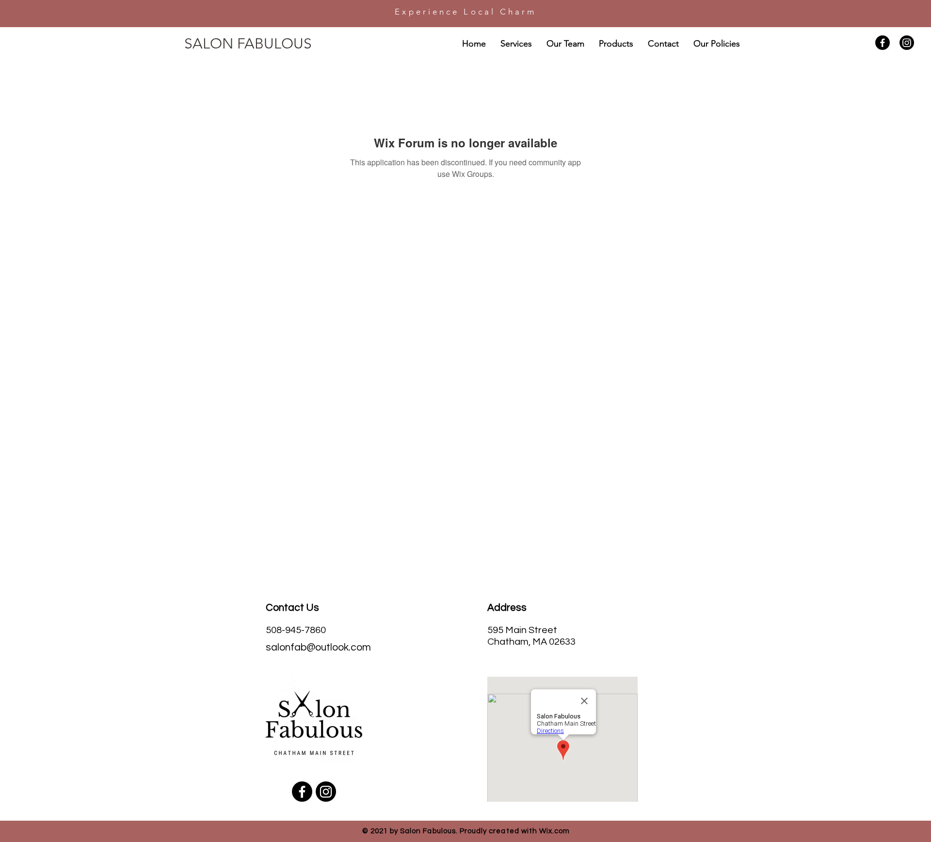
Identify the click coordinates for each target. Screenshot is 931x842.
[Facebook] (882, 42)
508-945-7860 (296, 630)
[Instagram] (906, 42)
